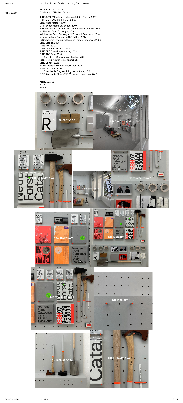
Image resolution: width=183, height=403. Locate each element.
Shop (78, 3)
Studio (61, 3)
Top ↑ (175, 399)
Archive (44, 3)
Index (53, 3)
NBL (45, 84)
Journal (70, 3)
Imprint (44, 399)
